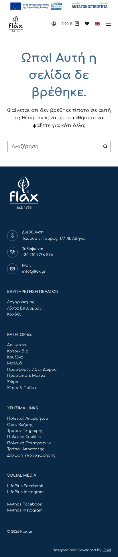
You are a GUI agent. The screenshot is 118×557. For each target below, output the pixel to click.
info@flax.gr (34, 271)
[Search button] (105, 146)
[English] (97, 24)
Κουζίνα (15, 357)
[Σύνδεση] (54, 23)
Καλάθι (14, 314)
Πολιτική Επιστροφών (29, 443)
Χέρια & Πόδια (21, 388)
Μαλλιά (14, 363)
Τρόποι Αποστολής (25, 449)
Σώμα (13, 382)
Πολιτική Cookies (24, 437)
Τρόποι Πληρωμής (25, 431)
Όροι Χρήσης (20, 425)
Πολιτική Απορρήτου (27, 419)
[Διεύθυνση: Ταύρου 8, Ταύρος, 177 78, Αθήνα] (12, 235)
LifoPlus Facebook (25, 486)
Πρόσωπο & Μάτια (26, 376)
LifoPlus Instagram (25, 492)
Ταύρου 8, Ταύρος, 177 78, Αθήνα (53, 239)
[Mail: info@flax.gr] (12, 268)
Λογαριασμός (20, 302)
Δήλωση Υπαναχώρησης (31, 455)
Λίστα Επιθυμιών (24, 308)
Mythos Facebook (24, 504)
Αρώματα (16, 345)
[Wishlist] (87, 23)
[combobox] (53, 146)
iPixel (107, 550)
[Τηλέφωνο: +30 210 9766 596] (12, 252)
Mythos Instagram (24, 510)
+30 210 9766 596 (37, 255)
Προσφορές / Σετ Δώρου (32, 370)
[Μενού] (108, 23)
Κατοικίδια (18, 351)
